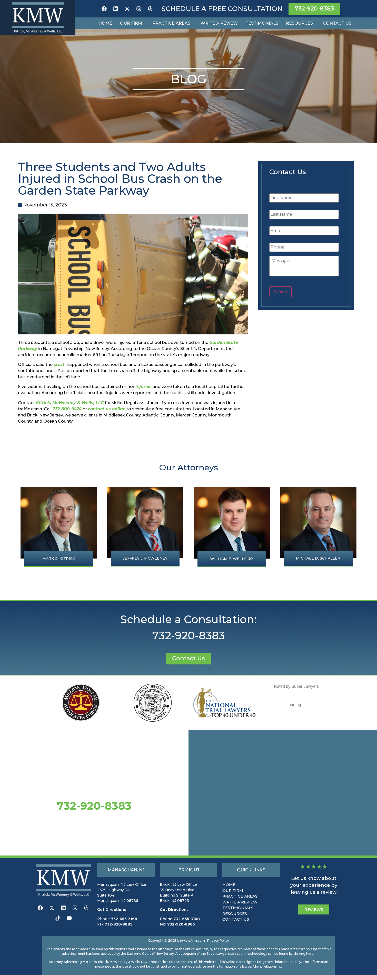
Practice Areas (171, 23)
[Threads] (150, 9)
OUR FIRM (232, 890)
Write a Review (219, 23)
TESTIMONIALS (237, 907)
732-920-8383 (188, 635)
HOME (228, 884)
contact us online (106, 408)
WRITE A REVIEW (239, 902)
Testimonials (261, 23)
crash (60, 364)
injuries (143, 386)
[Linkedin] (116, 9)
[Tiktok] (58, 918)
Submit (280, 291)
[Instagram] (139, 9)
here (310, 954)
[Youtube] (69, 918)
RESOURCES (234, 913)
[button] (132, 23)
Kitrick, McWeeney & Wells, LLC (70, 402)
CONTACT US (235, 919)
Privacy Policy (218, 940)
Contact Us (337, 23)
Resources (299, 23)
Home (105, 23)
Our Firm (131, 23)
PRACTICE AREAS (239, 896)
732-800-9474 (67, 408)
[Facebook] (104, 9)
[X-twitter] (127, 9)
